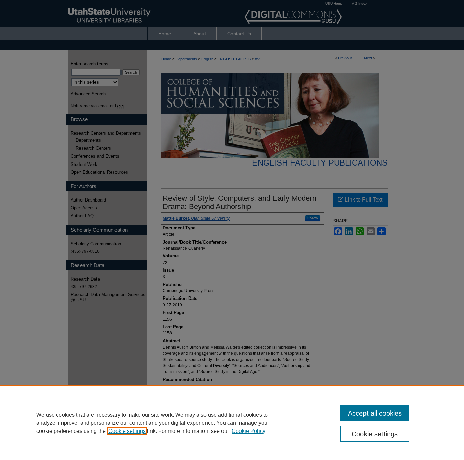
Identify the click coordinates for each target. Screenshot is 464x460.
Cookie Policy (248, 431)
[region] (232, 422)
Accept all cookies (375, 413)
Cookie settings (127, 431)
